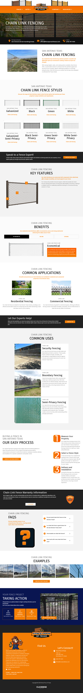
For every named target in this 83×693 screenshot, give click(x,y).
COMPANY (55, 9)
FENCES (18, 9)
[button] (70, 157)
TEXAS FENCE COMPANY (11, 674)
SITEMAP (8, 672)
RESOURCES (66, 9)
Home (9, 669)
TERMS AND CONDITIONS (16, 672)
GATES (27, 9)
